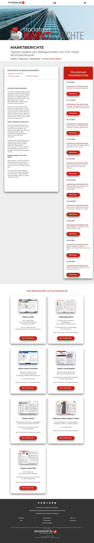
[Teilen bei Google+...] (44, 503)
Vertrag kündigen (47, 523)
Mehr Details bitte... (28, 338)
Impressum (73, 520)
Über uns (72, 518)
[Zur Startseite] (17, 2)
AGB (21, 520)
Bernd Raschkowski (29, 327)
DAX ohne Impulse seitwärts (51, 59)
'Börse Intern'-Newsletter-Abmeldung (47, 507)
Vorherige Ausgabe (32, 76)
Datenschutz (47, 520)
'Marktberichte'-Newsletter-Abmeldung (47, 513)
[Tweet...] (41, 503)
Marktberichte (35, 59)
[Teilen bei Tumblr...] (47, 503)
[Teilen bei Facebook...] (38, 503)
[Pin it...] (49, 503)
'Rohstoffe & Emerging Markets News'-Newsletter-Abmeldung (47, 510)
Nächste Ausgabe (14, 76)
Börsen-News (23, 59)
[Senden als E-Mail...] (55, 503)
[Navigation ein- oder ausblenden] (85, 3)
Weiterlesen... (73, 93)
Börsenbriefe (47, 518)
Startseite (13, 59)
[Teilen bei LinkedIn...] (52, 503)
